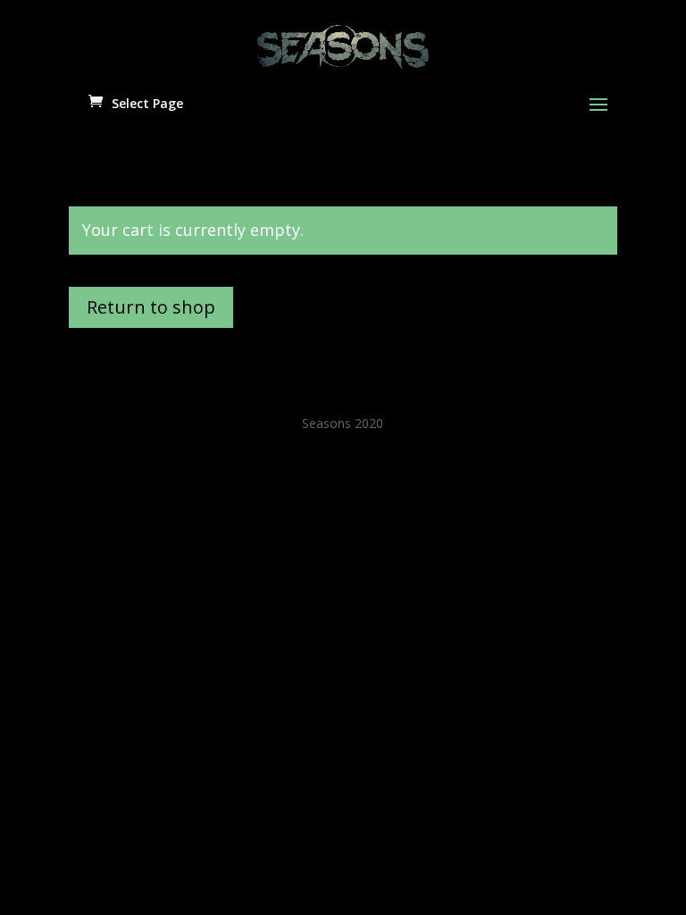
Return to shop (151, 307)
